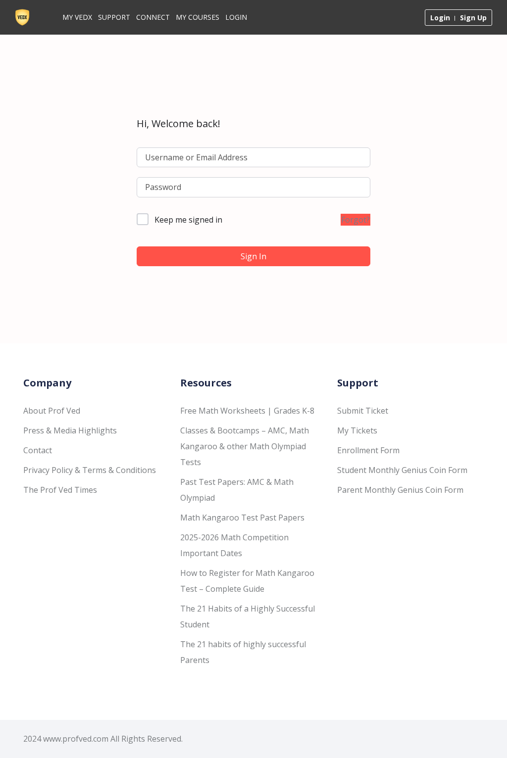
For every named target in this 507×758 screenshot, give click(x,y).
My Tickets (357, 430)
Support (114, 17)
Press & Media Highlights (70, 430)
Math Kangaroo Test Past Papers (242, 517)
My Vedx (77, 17)
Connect (153, 17)
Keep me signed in (188, 219)
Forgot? (355, 219)
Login (236, 17)
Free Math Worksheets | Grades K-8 (247, 410)
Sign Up (473, 17)
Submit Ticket (362, 410)
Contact (37, 450)
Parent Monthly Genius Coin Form (400, 489)
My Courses (197, 17)
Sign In (253, 256)
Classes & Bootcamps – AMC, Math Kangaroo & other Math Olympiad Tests (244, 446)
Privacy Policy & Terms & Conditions (89, 470)
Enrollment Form (368, 450)
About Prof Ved (51, 410)
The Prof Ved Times (60, 489)
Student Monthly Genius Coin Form (402, 470)
